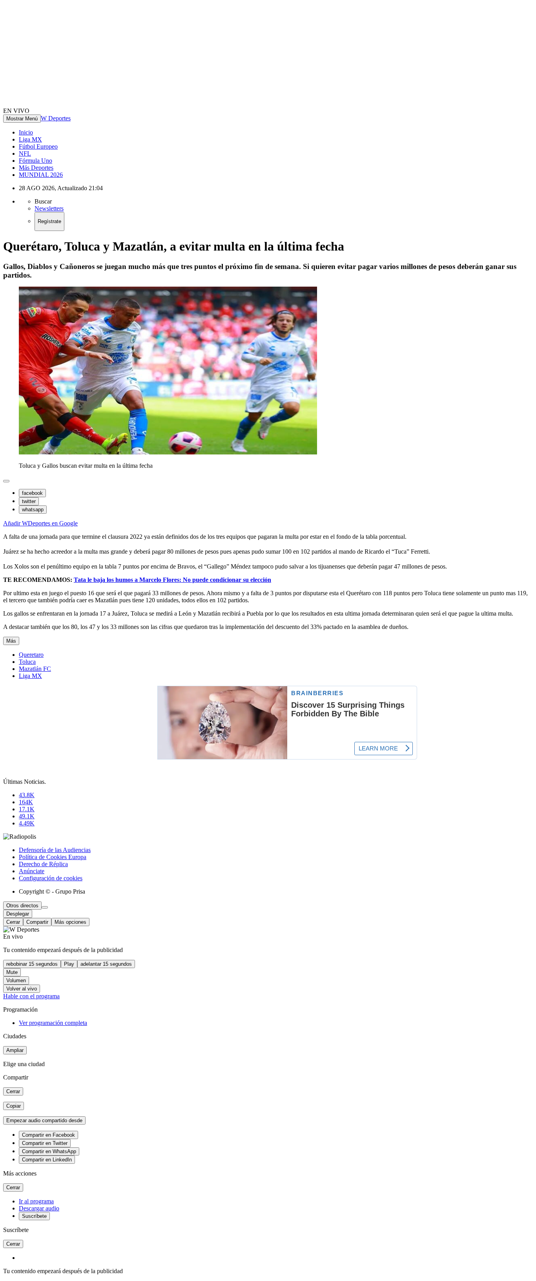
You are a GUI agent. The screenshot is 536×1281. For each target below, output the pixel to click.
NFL (25, 153)
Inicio (26, 132)
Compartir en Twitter (44, 1143)
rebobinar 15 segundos (32, 964)
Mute (12, 972)
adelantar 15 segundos (106, 964)
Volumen (16, 980)
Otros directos (22, 906)
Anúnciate (31, 871)
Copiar (13, 1106)
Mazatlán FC (35, 668)
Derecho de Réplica (43, 864)
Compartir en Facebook (48, 1135)
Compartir (37, 922)
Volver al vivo (21, 989)
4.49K (27, 823)
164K (26, 802)
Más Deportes (36, 167)
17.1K (27, 809)
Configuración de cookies (50, 878)
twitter (29, 501)
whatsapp (33, 509)
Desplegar (17, 914)
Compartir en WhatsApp (49, 1151)
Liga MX (30, 139)
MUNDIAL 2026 (41, 174)
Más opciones (70, 922)
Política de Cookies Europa (52, 857)
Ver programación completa (53, 1022)
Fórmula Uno (35, 160)
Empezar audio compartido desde (44, 1120)
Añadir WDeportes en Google (40, 523)
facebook (32, 493)
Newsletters (49, 208)
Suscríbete (34, 1216)
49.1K (27, 816)
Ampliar (15, 1050)
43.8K (27, 795)
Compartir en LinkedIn (47, 1160)
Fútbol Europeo (38, 146)
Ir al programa (36, 1201)
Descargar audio (39, 1208)
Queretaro (31, 654)
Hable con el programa (31, 996)
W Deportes (56, 118)
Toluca (27, 661)
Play (69, 964)
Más (11, 641)
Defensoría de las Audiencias (55, 850)
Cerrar (13, 922)
